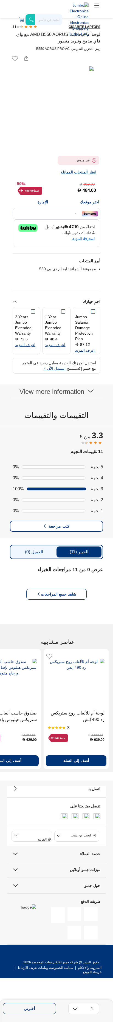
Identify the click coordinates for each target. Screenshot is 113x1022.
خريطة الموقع (92, 972)
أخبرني (29, 1008)
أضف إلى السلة (76, 760)
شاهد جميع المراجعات (58, 594)
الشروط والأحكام (89, 968)
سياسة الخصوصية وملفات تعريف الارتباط (45, 968)
